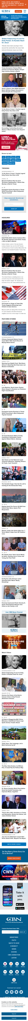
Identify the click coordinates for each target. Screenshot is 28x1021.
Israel (18, 157)
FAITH (14, 940)
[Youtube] (7, 992)
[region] (14, 1009)
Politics (8, 157)
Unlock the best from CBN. (10, 928)
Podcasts (5, 163)
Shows (18, 160)
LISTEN (14, 958)
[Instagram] (16, 992)
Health (13, 160)
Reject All (14, 1014)
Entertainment (6, 160)
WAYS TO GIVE (14, 943)
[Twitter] (21, 992)
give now (18, 11)
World (13, 157)
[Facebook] (11, 992)
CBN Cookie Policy (19, 1006)
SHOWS (14, 952)
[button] (24, 11)
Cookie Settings (14, 1009)
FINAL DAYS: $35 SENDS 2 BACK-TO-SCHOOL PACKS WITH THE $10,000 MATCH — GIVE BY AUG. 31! (13, 4)
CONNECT (14, 946)
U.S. (4, 157)
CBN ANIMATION (14, 955)
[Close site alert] (25, 4)
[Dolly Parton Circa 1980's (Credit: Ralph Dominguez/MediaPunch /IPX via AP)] (14, 28)
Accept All (14, 1018)
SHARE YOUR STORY (14, 858)
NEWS (14, 949)
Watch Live (11, 163)
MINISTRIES (14, 937)
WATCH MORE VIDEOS (14, 844)
